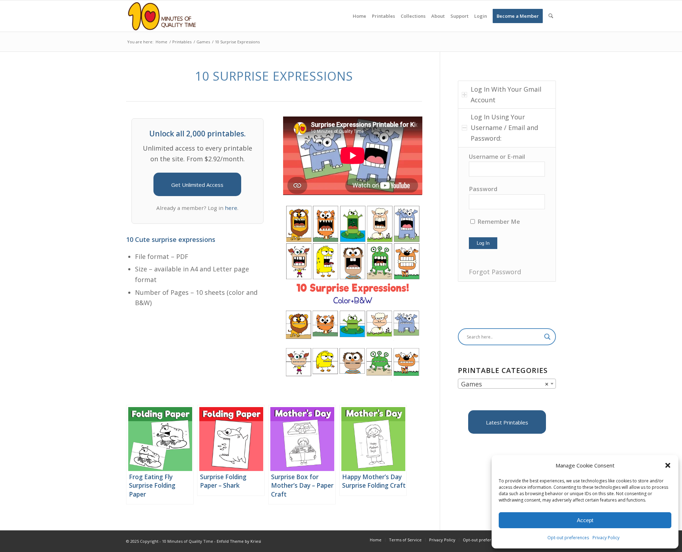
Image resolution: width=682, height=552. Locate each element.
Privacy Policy (605, 538)
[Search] (551, 16)
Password (483, 189)
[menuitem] (359, 16)
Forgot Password (495, 271)
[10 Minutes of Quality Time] (162, 16)
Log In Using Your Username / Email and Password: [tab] (504, 127)
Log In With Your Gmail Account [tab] (506, 94)
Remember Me (498, 221)
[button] (667, 465)
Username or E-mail (497, 156)
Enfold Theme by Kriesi (239, 541)
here (231, 207)
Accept (585, 520)
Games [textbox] (504, 384)
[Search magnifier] (547, 337)
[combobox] (507, 384)
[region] (507, 214)
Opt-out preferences (568, 538)
